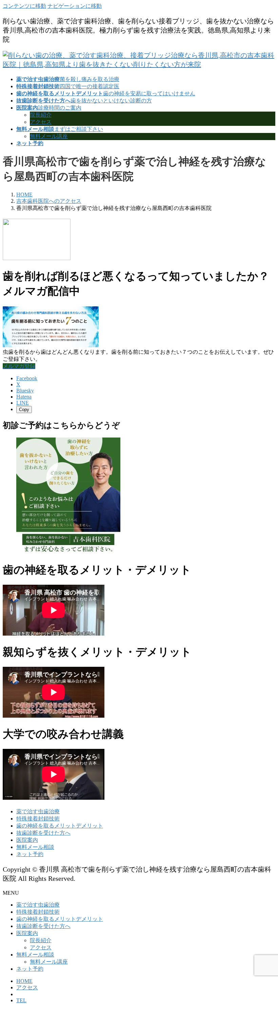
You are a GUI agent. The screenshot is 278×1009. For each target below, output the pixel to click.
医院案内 (27, 840)
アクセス (41, 122)
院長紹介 (41, 115)
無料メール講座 (49, 136)
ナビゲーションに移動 (74, 6)
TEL (21, 1000)
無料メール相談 (35, 847)
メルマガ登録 (19, 366)
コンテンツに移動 (24, 6)
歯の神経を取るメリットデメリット (59, 826)
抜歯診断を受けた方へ (43, 833)
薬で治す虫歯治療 (38, 811)
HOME (24, 981)
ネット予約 (29, 854)
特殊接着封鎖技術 (38, 818)
